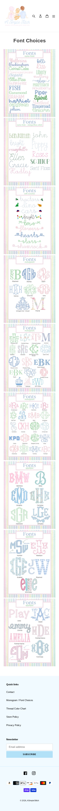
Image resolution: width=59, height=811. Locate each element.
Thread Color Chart (16, 708)
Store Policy (12, 716)
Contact (10, 692)
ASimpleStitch (33, 800)
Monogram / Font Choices (19, 700)
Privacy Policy (13, 725)
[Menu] (53, 16)
